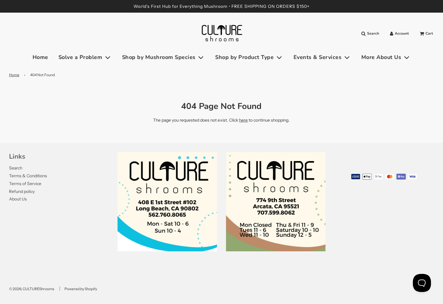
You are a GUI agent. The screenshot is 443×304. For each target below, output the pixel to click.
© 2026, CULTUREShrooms (31, 289)
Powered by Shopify (80, 289)
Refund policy (22, 191)
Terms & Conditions (28, 175)
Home (40, 57)
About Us (18, 199)
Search (15, 168)
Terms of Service (25, 183)
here (243, 120)
